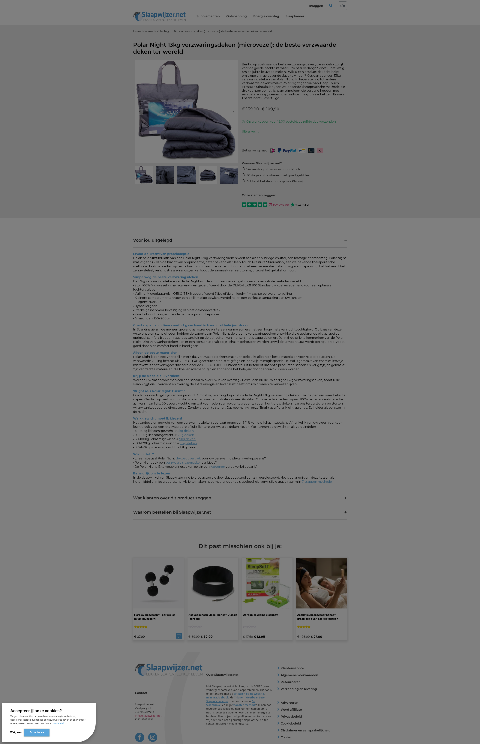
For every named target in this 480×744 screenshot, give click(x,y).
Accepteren (37, 732)
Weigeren (16, 732)
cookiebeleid (58, 723)
